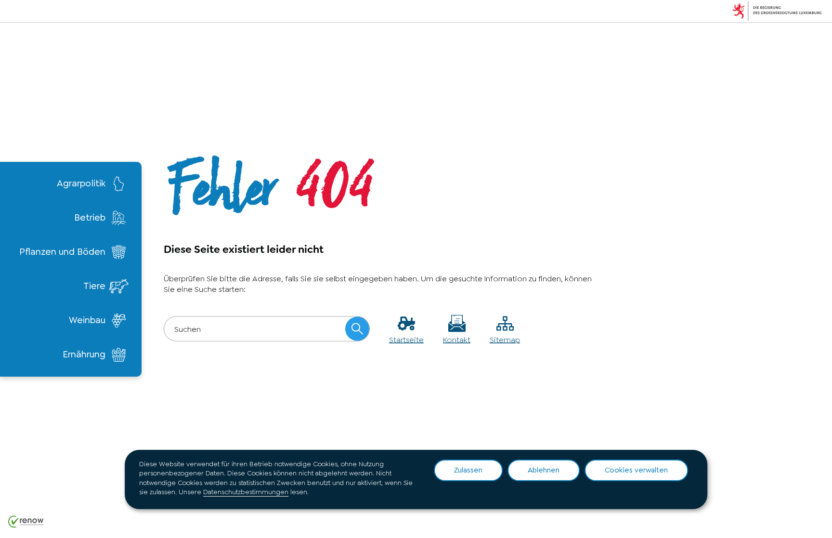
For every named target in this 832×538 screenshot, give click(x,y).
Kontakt (456, 340)
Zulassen (468, 470)
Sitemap (505, 340)
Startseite (406, 340)
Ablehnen (543, 470)
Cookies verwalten (636, 470)
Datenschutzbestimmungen (245, 491)
